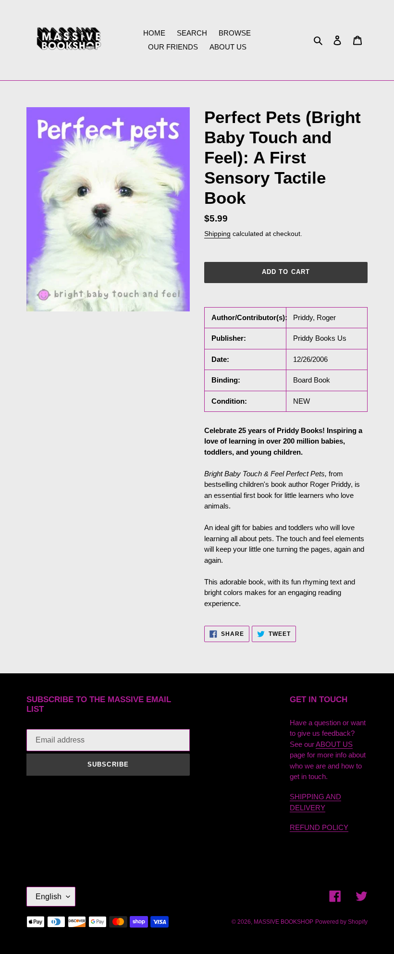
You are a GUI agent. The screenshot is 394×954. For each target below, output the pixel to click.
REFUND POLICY (319, 827)
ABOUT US (334, 744)
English (49, 896)
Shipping (217, 233)
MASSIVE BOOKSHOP (283, 921)
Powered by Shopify (341, 921)
